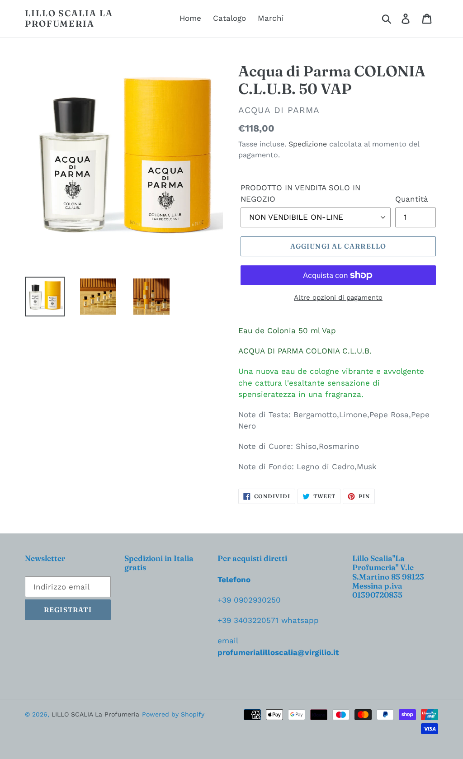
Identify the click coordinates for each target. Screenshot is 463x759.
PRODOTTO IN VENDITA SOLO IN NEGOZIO (300, 193)
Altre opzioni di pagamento (338, 297)
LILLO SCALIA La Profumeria (69, 18)
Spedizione (307, 144)
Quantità (411, 198)
